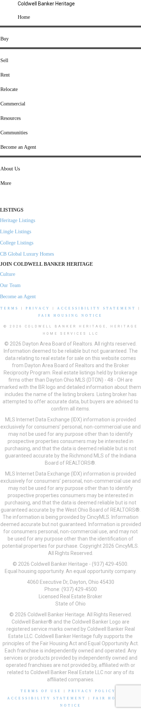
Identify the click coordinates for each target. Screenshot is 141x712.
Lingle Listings (15, 231)
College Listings (16, 243)
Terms (9, 308)
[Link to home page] (9, 9)
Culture (7, 274)
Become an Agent (18, 296)
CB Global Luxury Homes (27, 254)
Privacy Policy (92, 691)
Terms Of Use (41, 691)
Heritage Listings (17, 220)
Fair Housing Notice (70, 315)
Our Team (10, 285)
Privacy (38, 308)
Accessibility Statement (96, 308)
